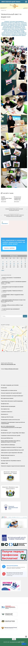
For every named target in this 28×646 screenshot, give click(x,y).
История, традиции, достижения (9, 385)
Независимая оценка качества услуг (10, 419)
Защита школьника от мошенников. (11, 277)
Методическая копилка (7, 398)
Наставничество (5, 409)
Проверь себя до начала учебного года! (12, 305)
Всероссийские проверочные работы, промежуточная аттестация (10, 441)
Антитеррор (4, 430)
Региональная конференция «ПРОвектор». (17, 198)
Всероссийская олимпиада (8, 444)
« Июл (2, 270)
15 (21, 263)
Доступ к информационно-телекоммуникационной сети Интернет (11, 427)
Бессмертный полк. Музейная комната (11, 460)
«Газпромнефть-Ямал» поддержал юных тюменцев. (12, 295)
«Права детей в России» (7, 417)
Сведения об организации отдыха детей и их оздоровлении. (13, 423)
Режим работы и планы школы (9, 390)
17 (2, 265)
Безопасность (4, 414)
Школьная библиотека (7, 438)
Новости (3, 10)
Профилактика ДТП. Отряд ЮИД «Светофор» (13, 432)
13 (14, 263)
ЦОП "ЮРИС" (21, 642)
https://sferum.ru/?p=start (11, 368)
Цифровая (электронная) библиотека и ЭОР (12, 450)
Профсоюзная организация (8, 406)
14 (17, 263)
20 (14, 265)
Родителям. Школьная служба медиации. (12, 401)
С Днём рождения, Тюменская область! (12, 290)
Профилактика (5, 403)
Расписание (4, 387)
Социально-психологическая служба (10, 435)
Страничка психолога (6, 411)
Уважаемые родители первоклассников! (12, 286)
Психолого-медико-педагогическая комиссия (13, 466)
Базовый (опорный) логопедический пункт (12, 395)
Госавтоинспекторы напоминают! (11, 309)
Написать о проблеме (9, 248)
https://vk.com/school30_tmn (8, 364)
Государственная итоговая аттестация (11, 447)
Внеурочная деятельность (8, 455)
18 (6, 265)
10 (2, 263)
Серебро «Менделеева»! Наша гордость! (6, 198)
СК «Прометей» (5, 458)
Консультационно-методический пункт (11, 393)
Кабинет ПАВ (4, 463)
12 (10, 263)
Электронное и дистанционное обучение (11, 452)
